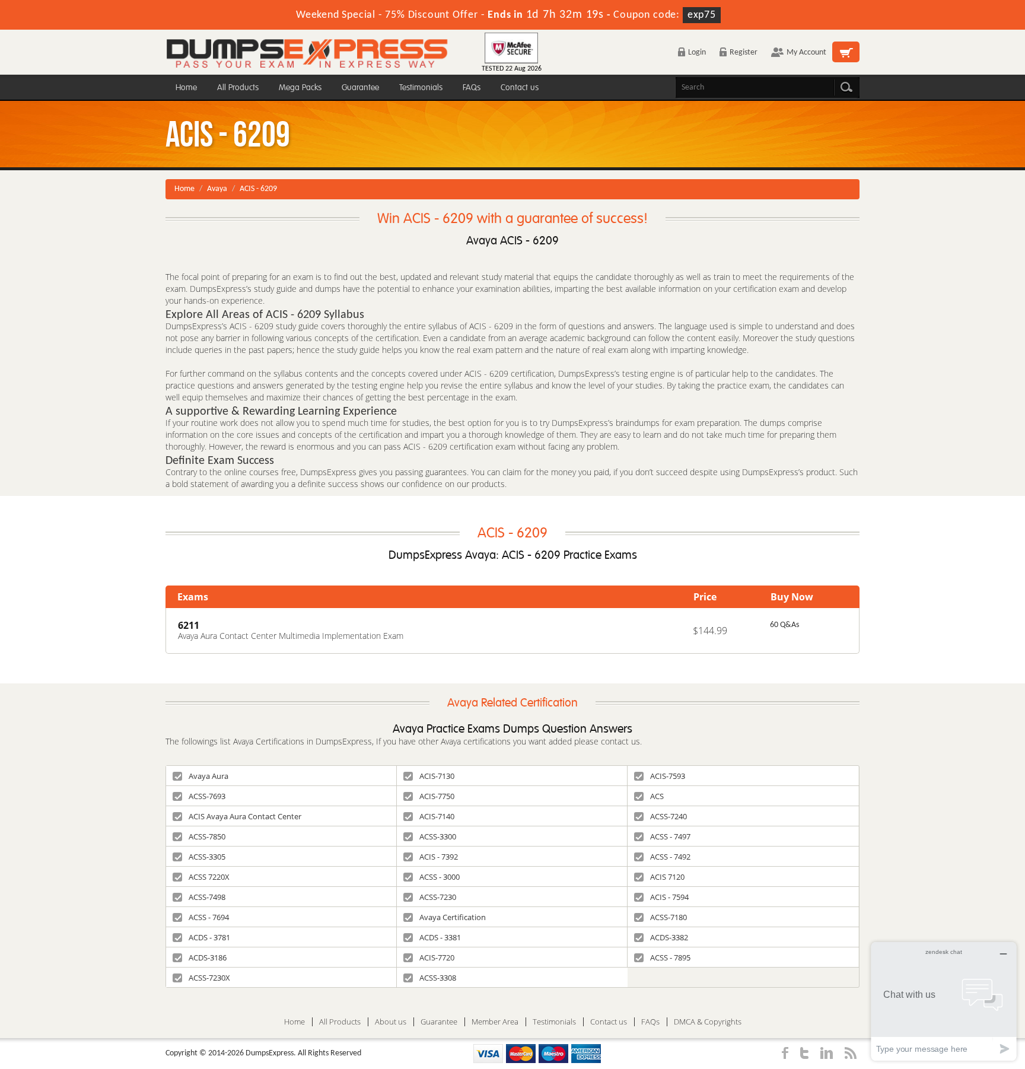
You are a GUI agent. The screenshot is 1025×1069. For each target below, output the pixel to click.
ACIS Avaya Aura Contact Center (245, 816)
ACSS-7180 (668, 917)
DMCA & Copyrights (707, 1021)
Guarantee (360, 87)
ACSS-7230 (437, 897)
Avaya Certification (452, 917)
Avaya (217, 188)
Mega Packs (300, 87)
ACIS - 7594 (669, 897)
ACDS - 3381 (440, 937)
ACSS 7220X (209, 876)
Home (186, 87)
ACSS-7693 (207, 796)
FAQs (471, 87)
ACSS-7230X (209, 977)
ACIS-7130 (436, 776)
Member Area (495, 1021)
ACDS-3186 (208, 957)
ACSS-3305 (207, 856)
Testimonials (421, 87)
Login (697, 52)
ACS (657, 796)
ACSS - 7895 (670, 957)
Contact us (520, 87)
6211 (188, 625)
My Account (806, 52)
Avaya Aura (208, 776)
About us (390, 1021)
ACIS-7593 (667, 776)
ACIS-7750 (436, 796)
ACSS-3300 (437, 836)
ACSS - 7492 (670, 856)
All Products (238, 87)
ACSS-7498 (207, 897)
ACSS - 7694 (209, 917)
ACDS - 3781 (209, 937)
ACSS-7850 (207, 836)
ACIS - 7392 (438, 856)
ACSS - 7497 (670, 836)
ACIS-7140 (436, 816)
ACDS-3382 (669, 937)
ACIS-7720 (436, 957)
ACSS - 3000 (439, 876)
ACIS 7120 (667, 876)
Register (743, 52)
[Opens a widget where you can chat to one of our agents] (944, 1001)
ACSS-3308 (437, 977)
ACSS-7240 (668, 816)
